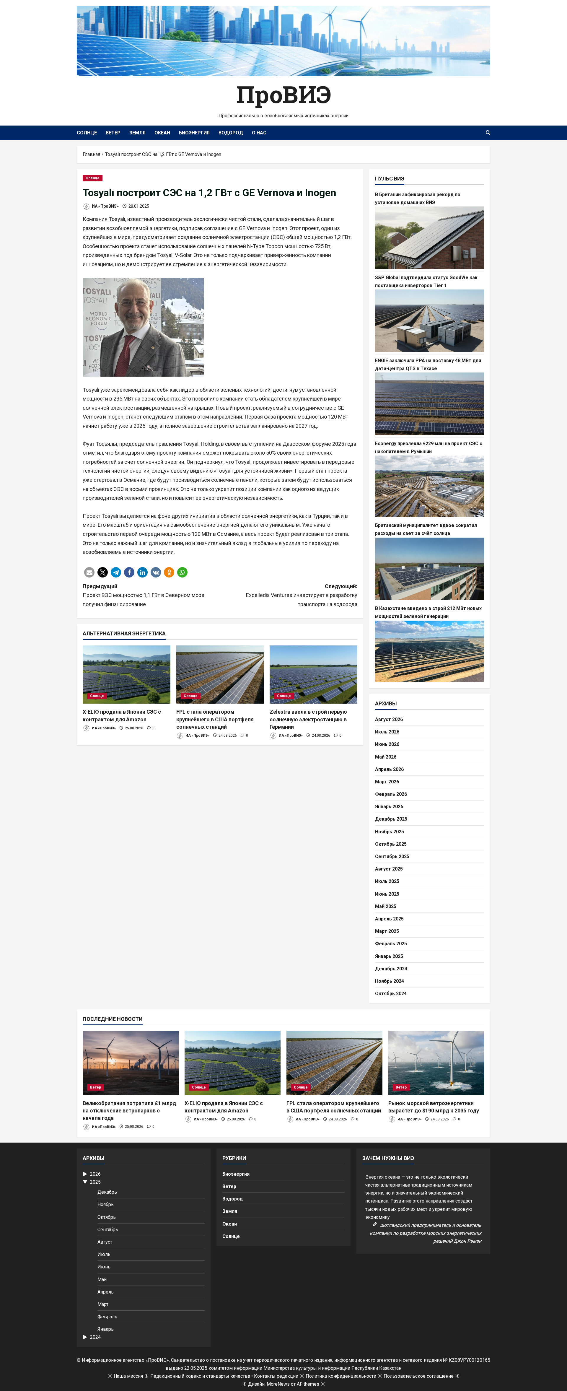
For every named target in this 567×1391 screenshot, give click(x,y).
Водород (231, 133)
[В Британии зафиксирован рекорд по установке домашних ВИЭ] (429, 237)
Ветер (113, 133)
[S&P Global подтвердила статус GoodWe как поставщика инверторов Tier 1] (429, 320)
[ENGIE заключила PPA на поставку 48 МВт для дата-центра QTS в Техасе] (429, 403)
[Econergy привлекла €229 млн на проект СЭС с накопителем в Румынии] (429, 486)
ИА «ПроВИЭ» (105, 206)
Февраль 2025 (391, 943)
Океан (162, 133)
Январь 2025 (389, 956)
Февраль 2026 (391, 794)
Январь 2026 (389, 806)
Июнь (103, 1267)
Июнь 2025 (387, 894)
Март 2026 (387, 782)
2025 (95, 1182)
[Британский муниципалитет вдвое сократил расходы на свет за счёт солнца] (429, 569)
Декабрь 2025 (391, 819)
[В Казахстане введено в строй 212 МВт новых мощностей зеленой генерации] (429, 651)
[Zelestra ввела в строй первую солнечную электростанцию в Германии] (313, 674)
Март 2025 (387, 931)
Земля (137, 133)
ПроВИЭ (283, 94)
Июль (103, 1254)
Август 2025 (389, 869)
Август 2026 (389, 719)
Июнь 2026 (387, 744)
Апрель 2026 (389, 769)
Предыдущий (143, 595)
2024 (95, 1337)
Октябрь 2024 (391, 993)
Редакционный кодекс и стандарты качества (200, 1376)
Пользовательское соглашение (419, 1376)
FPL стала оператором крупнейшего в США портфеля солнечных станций (215, 719)
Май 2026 (385, 757)
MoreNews (278, 1384)
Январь (105, 1329)
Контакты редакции (276, 1376)
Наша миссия (128, 1376)
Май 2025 (385, 906)
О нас (259, 133)
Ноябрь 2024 (389, 981)
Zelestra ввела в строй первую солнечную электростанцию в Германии (308, 719)
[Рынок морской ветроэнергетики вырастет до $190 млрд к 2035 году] (436, 1063)
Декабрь (107, 1192)
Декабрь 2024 (391, 969)
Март (102, 1304)
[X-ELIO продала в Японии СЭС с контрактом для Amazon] (126, 674)
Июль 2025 (387, 881)
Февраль (107, 1317)
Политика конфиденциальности (341, 1376)
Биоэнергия (194, 133)
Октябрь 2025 (391, 844)
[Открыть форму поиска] (488, 133)
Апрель (105, 1292)
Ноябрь (105, 1204)
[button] (89, 572)
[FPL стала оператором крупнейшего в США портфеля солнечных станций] (220, 674)
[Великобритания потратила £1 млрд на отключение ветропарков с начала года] (131, 1063)
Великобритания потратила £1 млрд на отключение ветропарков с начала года (129, 1110)
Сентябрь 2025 (392, 856)
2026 (95, 1174)
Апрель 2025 (389, 919)
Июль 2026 (387, 732)
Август (104, 1242)
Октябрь (106, 1217)
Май (102, 1279)
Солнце (87, 133)
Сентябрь (107, 1229)
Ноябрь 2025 (389, 831)
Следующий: (301, 595)
